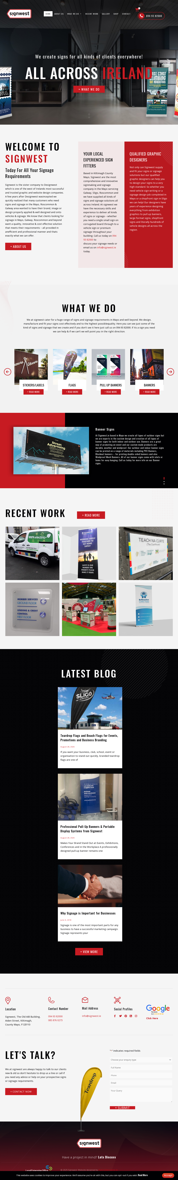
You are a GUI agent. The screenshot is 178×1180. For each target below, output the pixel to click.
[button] (7, 371)
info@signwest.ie (106, 247)
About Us (59, 13)
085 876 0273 (55, 1020)
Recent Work (91, 13)
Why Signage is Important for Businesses (88, 913)
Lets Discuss (107, 1157)
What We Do (73, 13)
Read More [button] (143, 1175)
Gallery (106, 13)
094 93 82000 (55, 1016)
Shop (115, 13)
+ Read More (33, 391)
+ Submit (122, 1107)
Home (48, 13)
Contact (126, 13)
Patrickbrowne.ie (108, 1169)
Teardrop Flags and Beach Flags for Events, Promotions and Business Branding (89, 737)
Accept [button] (168, 1175)
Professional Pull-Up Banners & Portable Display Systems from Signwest (87, 828)
